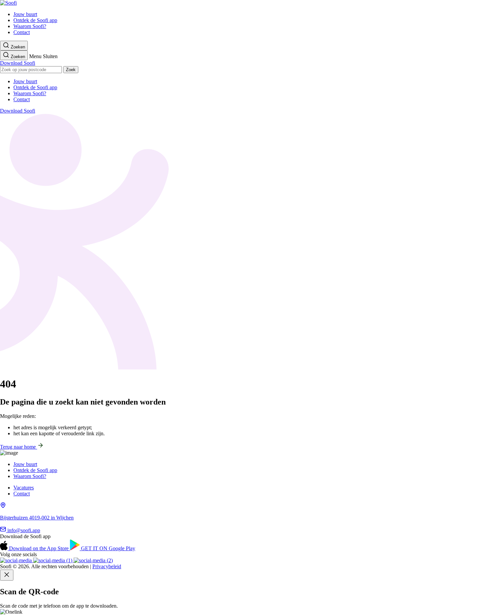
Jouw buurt (25, 14)
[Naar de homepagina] (8, 3)
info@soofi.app (23, 530)
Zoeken (17, 46)
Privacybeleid (106, 566)
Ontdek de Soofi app (35, 20)
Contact (21, 32)
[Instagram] (16, 560)
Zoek (71, 69)
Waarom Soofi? (29, 26)
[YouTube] (53, 560)
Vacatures (23, 487)
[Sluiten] (6, 575)
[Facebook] (93, 560)
